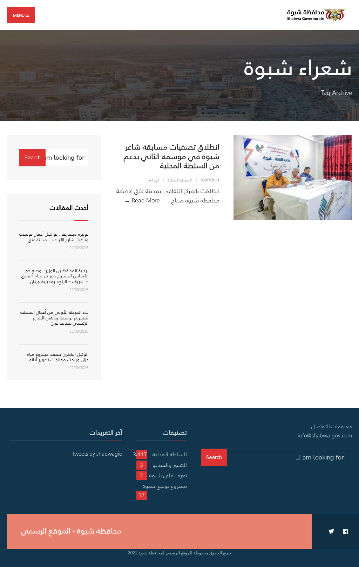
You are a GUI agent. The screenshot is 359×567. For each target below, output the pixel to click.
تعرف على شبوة (168, 475)
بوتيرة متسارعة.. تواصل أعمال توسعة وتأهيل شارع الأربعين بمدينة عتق (53, 236)
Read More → (142, 200)
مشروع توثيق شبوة (165, 486)
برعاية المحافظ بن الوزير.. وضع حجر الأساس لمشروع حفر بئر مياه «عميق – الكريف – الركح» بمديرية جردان (54, 276)
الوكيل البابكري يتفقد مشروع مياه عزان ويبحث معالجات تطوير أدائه (57, 357)
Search (33, 157)
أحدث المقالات (69, 208)
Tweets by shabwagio (97, 453)
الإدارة (154, 180)
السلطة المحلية (180, 180)
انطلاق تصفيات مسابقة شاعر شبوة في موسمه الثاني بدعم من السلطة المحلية (171, 156)
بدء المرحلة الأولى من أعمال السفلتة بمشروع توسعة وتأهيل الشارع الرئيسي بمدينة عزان (54, 318)
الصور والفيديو (170, 465)
